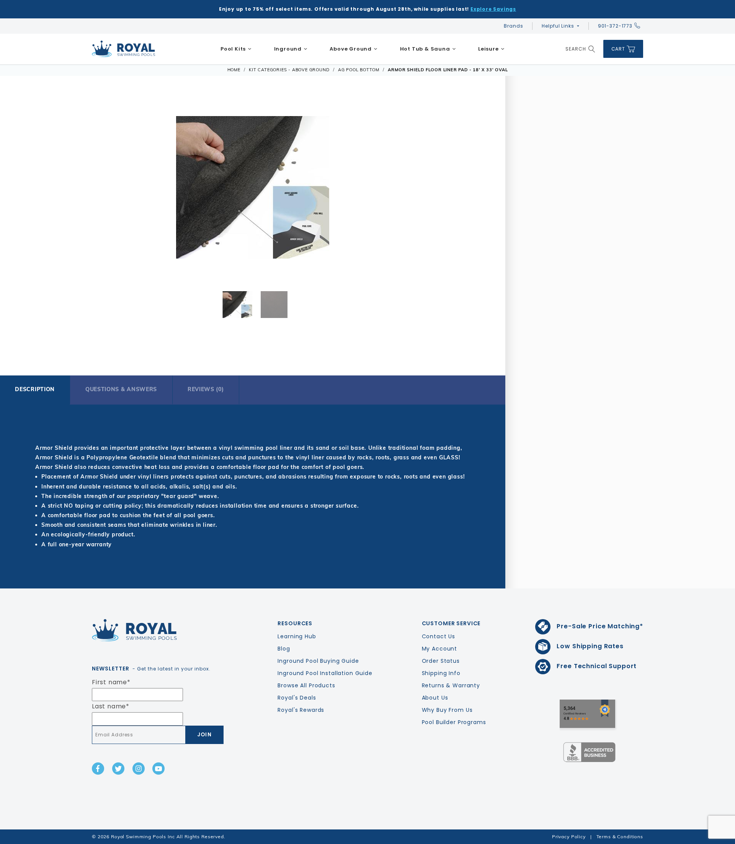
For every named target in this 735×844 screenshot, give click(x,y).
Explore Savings (493, 9)
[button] (31, 190)
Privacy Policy (569, 836)
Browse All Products (306, 685)
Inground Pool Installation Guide (325, 673)
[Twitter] (118, 768)
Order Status (441, 661)
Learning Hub (297, 636)
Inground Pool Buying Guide (318, 661)
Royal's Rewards (301, 710)
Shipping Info (441, 673)
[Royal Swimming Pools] (155, 630)
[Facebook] (98, 768)
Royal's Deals (297, 697)
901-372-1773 (615, 26)
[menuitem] (236, 49)
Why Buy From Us (447, 710)
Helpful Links (558, 26)
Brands (513, 26)
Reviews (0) (206, 389)
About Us (435, 697)
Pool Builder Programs (454, 722)
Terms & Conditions (619, 836)
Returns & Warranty (451, 685)
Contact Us (439, 636)
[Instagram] (138, 768)
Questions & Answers (121, 389)
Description (35, 389)
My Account (439, 648)
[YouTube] (158, 768)
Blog (284, 648)
